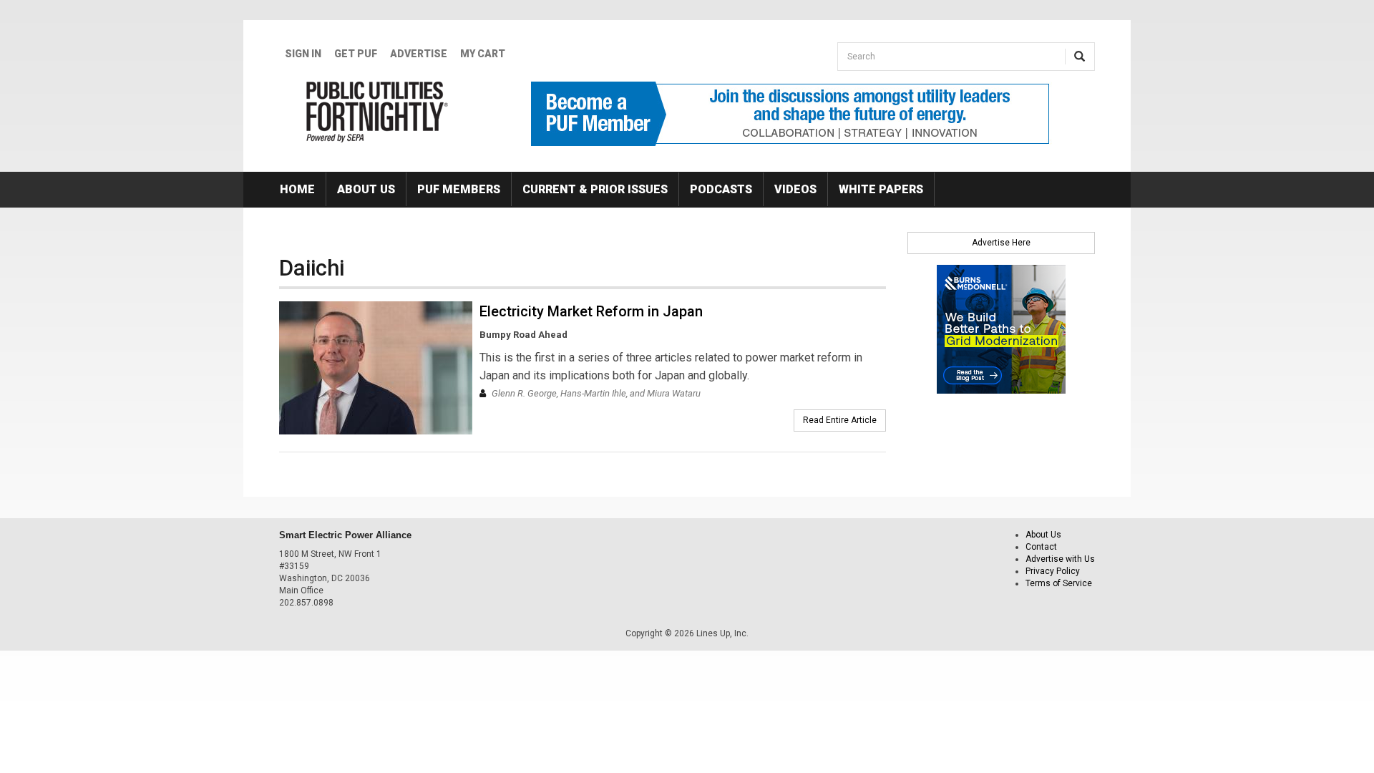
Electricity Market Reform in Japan (591, 311)
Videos (795, 189)
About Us (366, 189)
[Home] (377, 112)
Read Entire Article (840, 420)
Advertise (418, 53)
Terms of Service (1058, 583)
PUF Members (458, 189)
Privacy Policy (1052, 571)
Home (297, 189)
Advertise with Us (1060, 559)
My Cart (482, 53)
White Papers (881, 189)
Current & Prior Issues (595, 189)
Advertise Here (1001, 243)
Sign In (303, 53)
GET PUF (355, 53)
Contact (1041, 547)
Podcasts (721, 189)
